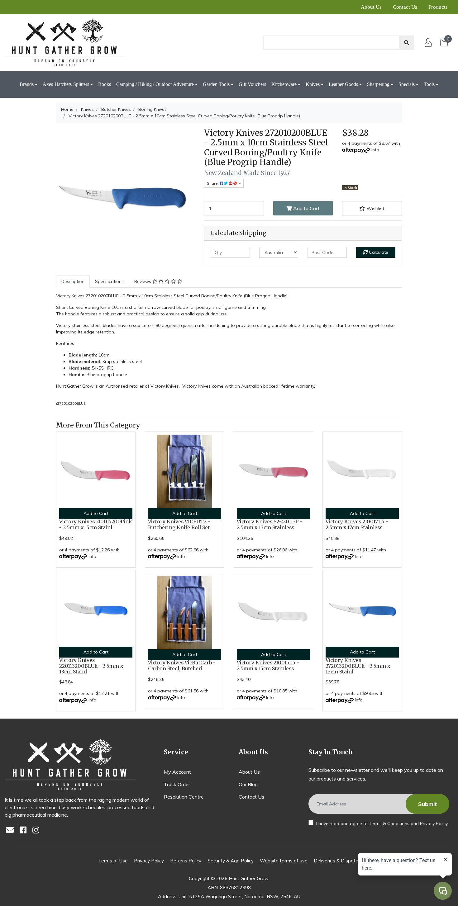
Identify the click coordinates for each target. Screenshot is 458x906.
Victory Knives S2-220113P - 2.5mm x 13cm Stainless (269, 525)
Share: (213, 183)
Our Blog (248, 784)
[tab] (73, 282)
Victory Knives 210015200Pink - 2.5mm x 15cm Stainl (95, 525)
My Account (177, 772)
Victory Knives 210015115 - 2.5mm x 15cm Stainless (268, 666)
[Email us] (11, 830)
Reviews (143, 281)
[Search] (406, 42)
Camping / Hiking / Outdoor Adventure (155, 84)
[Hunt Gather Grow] (65, 42)
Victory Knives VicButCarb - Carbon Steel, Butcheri (182, 666)
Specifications (109, 281)
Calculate (378, 252)
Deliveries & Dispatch (337, 861)
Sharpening (378, 84)
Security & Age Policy (231, 861)
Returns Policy (185, 861)
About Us (371, 7)
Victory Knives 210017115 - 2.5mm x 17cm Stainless (357, 525)
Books (104, 84)
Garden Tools (216, 84)
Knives (313, 84)
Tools (429, 84)
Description (72, 281)
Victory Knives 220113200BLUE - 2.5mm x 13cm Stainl (91, 666)
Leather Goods (343, 84)
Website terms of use (284, 861)
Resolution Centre (184, 797)
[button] (372, 208)
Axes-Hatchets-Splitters (66, 84)
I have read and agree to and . (381, 823)
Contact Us (405, 7)
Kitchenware (284, 84)
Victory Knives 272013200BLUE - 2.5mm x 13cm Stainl (358, 666)
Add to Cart (306, 208)
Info (375, 150)
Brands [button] (27, 84)
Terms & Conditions (389, 823)
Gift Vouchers (252, 84)
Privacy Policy (433, 823)
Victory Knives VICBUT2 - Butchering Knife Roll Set (179, 525)
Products (438, 7)
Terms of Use (113, 861)
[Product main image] (125, 197)
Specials (406, 84)
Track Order (177, 784)
